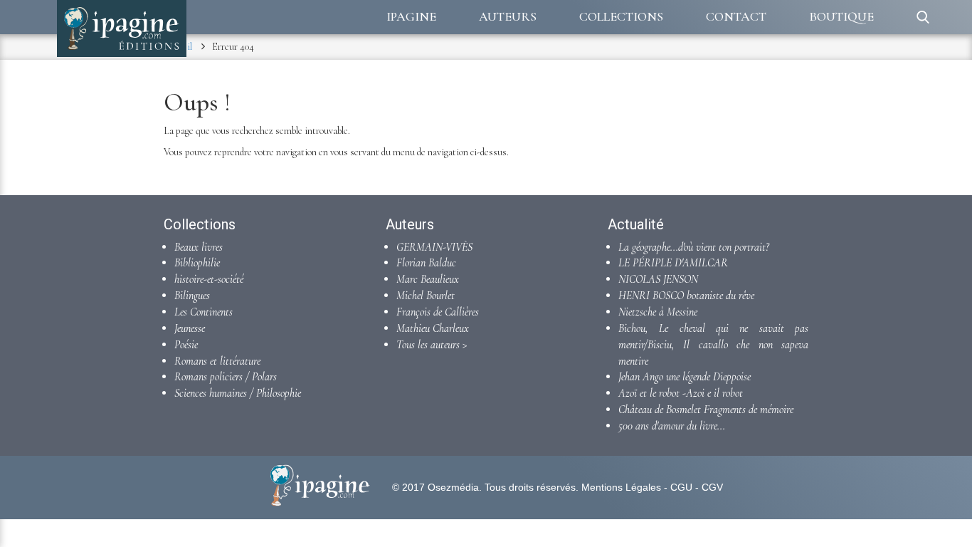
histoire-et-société (208, 279)
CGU (681, 487)
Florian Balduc (426, 263)
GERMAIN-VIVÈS (434, 247)
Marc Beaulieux (427, 279)
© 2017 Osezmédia (435, 487)
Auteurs (508, 16)
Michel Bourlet (425, 295)
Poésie (186, 345)
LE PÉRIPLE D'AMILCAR (673, 263)
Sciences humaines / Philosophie (237, 393)
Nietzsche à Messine (657, 312)
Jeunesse (189, 328)
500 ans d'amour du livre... (671, 426)
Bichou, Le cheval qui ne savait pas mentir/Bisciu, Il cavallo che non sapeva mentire (713, 344)
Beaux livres (198, 247)
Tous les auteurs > (431, 345)
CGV (712, 487)
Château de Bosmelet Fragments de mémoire (705, 409)
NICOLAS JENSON (658, 279)
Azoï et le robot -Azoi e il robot (680, 393)
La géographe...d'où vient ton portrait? (693, 247)
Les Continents (203, 312)
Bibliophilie (197, 263)
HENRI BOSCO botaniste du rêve (686, 295)
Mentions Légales (621, 487)
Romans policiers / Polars (225, 377)
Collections (621, 16)
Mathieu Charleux (432, 328)
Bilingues (192, 295)
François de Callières (437, 312)
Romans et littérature (217, 361)
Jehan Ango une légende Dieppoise (684, 377)
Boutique (841, 16)
